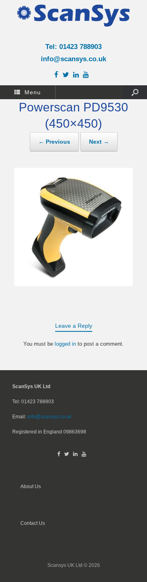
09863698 (74, 431)
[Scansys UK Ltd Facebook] (58, 75)
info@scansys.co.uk (73, 59)
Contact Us (32, 523)
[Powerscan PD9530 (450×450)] (73, 283)
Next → (99, 141)
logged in (65, 344)
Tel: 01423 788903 (73, 47)
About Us (30, 486)
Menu (32, 92)
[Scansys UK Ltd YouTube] (88, 75)
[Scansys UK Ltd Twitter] (67, 75)
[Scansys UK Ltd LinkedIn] (78, 75)
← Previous (54, 141)
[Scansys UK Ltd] (73, 15)
